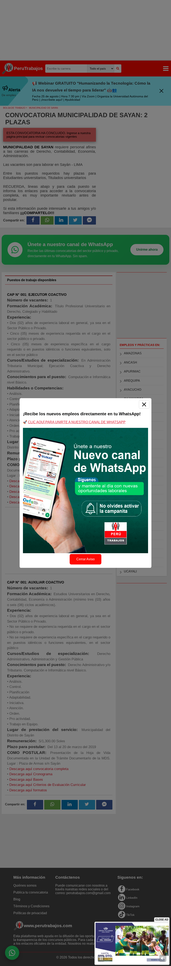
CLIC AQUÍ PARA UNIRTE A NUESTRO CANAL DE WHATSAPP (77, 422)
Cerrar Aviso (85, 559)
